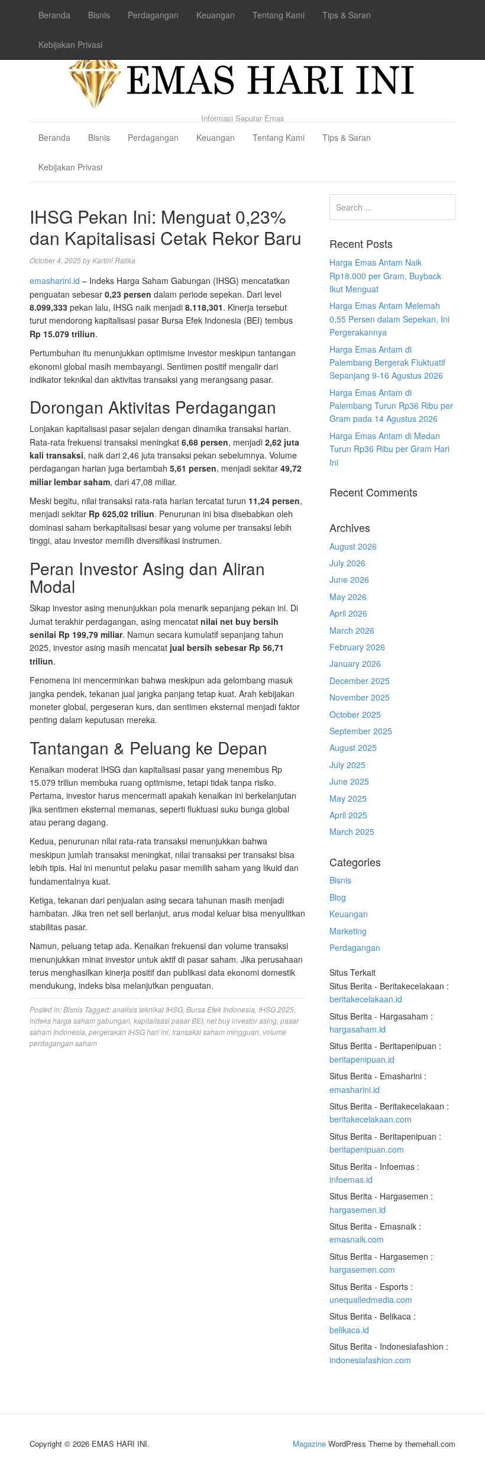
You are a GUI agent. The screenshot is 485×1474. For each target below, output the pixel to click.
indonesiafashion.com (370, 1360)
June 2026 (349, 579)
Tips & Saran (346, 15)
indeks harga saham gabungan (80, 1020)
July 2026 (347, 563)
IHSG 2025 (276, 1009)
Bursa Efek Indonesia (220, 1009)
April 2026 (348, 613)
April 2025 (348, 815)
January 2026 (355, 663)
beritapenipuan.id (362, 1059)
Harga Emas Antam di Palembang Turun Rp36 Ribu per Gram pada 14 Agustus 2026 (391, 405)
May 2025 (348, 798)
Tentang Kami (279, 15)
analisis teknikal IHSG (147, 1009)
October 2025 (355, 714)
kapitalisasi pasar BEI (168, 1020)
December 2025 (359, 680)
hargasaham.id (357, 1029)
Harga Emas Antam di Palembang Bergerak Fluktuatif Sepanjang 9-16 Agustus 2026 (387, 362)
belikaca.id (349, 1330)
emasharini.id (55, 280)
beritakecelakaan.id (365, 999)
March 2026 (351, 630)
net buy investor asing (241, 1020)
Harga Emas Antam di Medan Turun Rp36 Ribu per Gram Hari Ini (389, 449)
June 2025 (349, 781)
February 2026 (357, 647)
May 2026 (348, 596)
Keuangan (215, 15)
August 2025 (353, 747)
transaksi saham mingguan (215, 1032)
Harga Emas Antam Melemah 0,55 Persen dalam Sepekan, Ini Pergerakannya (389, 318)
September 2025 (360, 731)
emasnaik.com (356, 1239)
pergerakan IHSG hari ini (129, 1032)
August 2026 (353, 546)
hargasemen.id (357, 1209)
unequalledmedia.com (370, 1299)
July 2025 (347, 764)
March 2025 (351, 831)
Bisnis (99, 15)
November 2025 (359, 697)
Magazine (309, 1443)
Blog (337, 897)
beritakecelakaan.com (370, 1119)
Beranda (54, 15)
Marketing (348, 931)
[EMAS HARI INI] (242, 77)
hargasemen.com (362, 1269)
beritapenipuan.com (366, 1149)
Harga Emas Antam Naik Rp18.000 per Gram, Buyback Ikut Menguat (385, 275)
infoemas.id (351, 1179)
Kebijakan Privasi (70, 44)
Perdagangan (153, 15)
